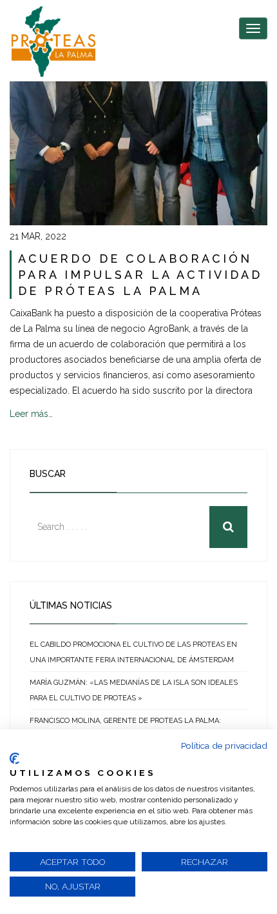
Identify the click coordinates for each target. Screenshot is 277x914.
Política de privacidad (224, 745)
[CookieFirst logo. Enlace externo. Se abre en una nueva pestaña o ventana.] (14, 758)
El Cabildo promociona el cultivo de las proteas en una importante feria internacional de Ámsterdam (133, 652)
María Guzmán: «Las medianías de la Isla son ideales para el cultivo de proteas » (134, 690)
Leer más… (31, 414)
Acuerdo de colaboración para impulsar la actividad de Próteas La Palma (140, 275)
